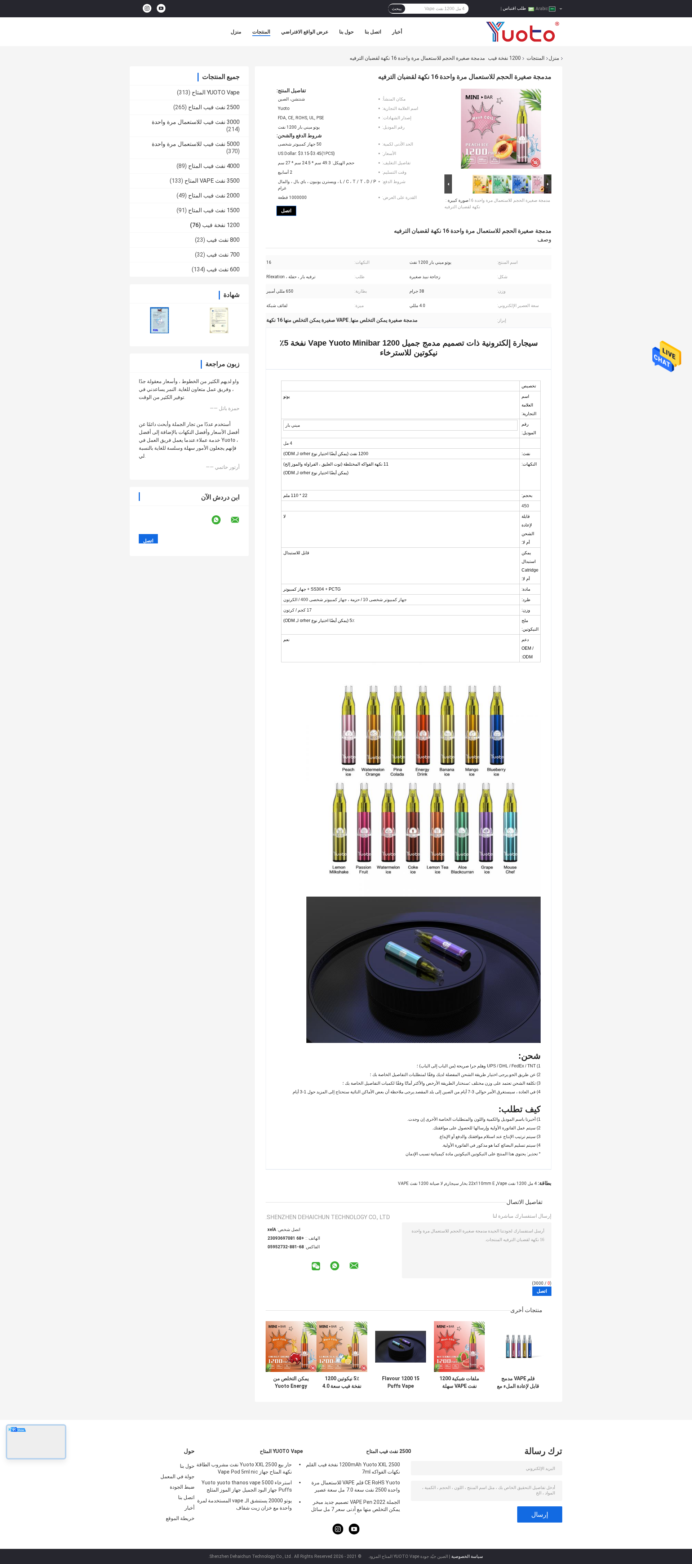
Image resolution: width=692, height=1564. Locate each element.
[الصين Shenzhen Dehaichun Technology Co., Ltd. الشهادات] (159, 320)
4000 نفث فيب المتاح (214, 166)
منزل (236, 32)
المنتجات (261, 32)
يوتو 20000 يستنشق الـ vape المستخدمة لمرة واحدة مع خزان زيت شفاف (244, 1504)
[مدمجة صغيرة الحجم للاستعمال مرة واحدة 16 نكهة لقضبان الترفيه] (501, 130)
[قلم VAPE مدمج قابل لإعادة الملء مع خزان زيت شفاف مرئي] (518, 1346)
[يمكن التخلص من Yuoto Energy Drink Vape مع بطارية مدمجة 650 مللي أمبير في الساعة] (291, 1346)
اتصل (286, 210)
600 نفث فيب (223, 269)
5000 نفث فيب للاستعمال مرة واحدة (196, 144)
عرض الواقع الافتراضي (304, 32)
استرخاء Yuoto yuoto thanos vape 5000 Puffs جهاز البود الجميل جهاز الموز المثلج (246, 1486)
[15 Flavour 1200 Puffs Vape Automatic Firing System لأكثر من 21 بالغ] (400, 1346)
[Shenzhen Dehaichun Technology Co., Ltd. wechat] (316, 1266)
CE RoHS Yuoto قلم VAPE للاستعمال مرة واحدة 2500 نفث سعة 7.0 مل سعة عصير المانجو (355, 1487)
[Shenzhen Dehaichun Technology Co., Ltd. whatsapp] (221, 520)
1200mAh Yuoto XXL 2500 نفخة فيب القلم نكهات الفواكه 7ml (353, 1468)
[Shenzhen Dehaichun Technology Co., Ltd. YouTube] (161, 8)
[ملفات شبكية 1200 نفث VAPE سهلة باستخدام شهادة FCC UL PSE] (459, 1346)
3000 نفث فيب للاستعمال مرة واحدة (196, 122)
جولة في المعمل (177, 1476)
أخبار (397, 32)
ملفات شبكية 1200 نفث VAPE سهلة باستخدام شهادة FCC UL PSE (459, 1382)
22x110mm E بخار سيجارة (470, 1183)
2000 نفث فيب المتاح (214, 195)
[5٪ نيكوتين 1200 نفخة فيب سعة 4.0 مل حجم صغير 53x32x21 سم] (341, 1346)
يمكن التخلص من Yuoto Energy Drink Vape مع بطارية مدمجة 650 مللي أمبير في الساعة (291, 1382)
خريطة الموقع (180, 1518)
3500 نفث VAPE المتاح (212, 180)
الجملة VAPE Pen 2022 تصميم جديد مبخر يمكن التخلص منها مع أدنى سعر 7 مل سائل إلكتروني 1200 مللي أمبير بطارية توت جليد (355, 1506)
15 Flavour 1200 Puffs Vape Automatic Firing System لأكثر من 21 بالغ (400, 1382)
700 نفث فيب (223, 254)
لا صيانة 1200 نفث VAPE (420, 1183)
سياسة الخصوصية (467, 1556)
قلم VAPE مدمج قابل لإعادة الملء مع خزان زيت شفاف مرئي (518, 1382)
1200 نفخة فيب (504, 58)
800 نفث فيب (223, 239)
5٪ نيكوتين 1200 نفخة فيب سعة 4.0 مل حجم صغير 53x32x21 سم (341, 1382)
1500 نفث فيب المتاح (214, 210)
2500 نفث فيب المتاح (214, 107)
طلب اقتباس (514, 8)
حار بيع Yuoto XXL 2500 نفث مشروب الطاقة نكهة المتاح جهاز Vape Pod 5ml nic (244, 1468)
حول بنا (346, 32)
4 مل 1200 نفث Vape (517, 1183)
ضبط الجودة (182, 1487)
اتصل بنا (373, 32)
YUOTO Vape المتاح (216, 92)
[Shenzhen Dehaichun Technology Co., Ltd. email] (240, 520)
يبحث (397, 8)
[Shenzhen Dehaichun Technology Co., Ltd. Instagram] (147, 8)
